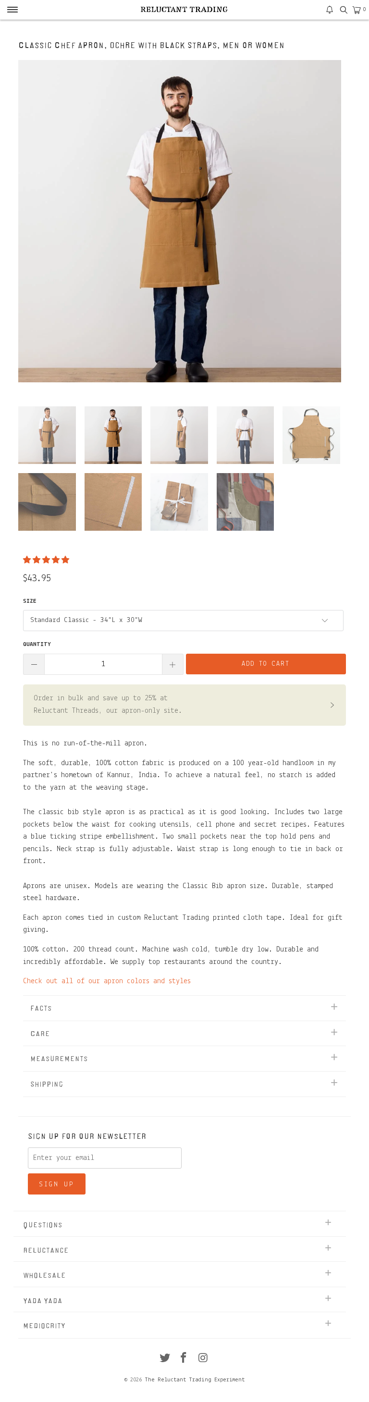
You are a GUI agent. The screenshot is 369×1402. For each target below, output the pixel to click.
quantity (37, 644)
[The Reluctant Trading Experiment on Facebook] (184, 1359)
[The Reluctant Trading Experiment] (184, 9)
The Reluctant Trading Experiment (195, 1380)
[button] (46, 560)
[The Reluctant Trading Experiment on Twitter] (165, 1359)
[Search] (343, 9)
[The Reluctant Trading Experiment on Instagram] (203, 1359)
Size (30, 601)
